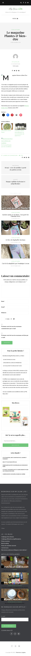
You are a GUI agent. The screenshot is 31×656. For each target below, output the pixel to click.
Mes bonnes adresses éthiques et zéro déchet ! (14, 550)
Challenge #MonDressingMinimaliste (11, 539)
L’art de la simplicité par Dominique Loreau (15, 263)
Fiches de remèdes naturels (8, 545)
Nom (2, 301)
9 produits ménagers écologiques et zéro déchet (15, 587)
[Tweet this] (14, 70)
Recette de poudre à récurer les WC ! (15, 603)
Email (3, 307)
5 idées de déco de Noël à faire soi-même (14, 474)
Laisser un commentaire (10, 155)
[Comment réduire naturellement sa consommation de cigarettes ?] (20, 126)
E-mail (3, 616)
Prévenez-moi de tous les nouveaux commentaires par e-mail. (11, 327)
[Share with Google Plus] (17, 70)
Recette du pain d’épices (10, 462)
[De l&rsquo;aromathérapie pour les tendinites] (7, 141)
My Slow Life (15, 61)
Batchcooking (5, 543)
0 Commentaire (15, 64)
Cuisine (15, 569)
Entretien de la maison (15, 585)
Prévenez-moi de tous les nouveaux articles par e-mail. (14, 336)
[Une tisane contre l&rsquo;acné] (7, 126)
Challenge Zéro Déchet (7, 536)
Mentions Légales (21, 652)
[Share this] (12, 70)
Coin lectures (15, 29)
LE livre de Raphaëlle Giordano (15, 240)
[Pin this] (19, 70)
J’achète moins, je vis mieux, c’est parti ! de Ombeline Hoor (15, 215)
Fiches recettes (5, 541)
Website (3, 312)
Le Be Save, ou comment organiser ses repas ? (15, 571)
